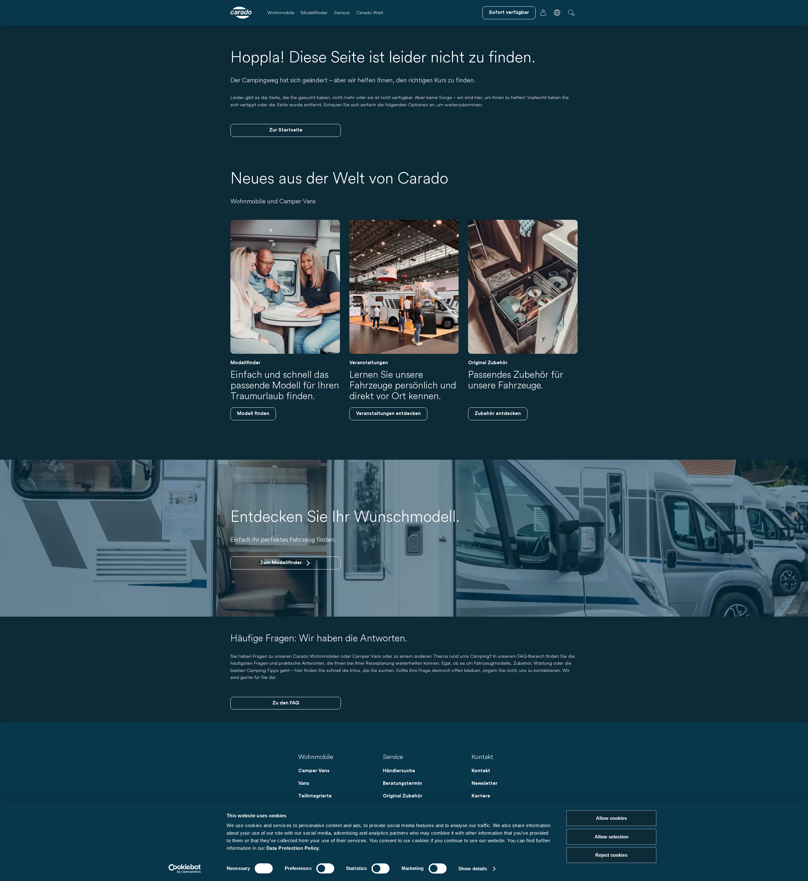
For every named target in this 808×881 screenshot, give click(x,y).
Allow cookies (611, 818)
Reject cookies (611, 855)
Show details (472, 868)
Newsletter (484, 783)
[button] (557, 12)
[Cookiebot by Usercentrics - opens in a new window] (184, 868)
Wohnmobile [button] (280, 12)
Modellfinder (314, 12)
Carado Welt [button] (369, 12)
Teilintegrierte (315, 796)
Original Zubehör (402, 796)
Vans (303, 783)
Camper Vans (314, 770)
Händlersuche (399, 770)
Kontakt (481, 770)
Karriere (481, 796)
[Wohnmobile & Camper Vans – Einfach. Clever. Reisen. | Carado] (241, 13)
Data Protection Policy (292, 848)
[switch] (325, 868)
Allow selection (611, 836)
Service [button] (342, 12)
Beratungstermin (402, 783)
